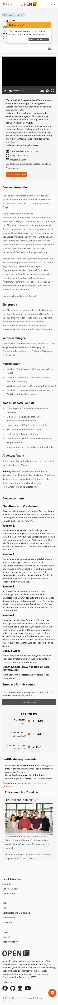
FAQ (4, 908)
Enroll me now (29, 702)
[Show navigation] (28, 48)
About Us (7, 883)
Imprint (6, 936)
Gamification (8, 917)
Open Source (8, 893)
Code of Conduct (10, 888)
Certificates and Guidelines (16, 912)
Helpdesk (7, 922)
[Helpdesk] (52, 993)
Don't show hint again (38, 39)
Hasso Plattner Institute (30, 998)
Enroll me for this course (16, 174)
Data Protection (10, 941)
